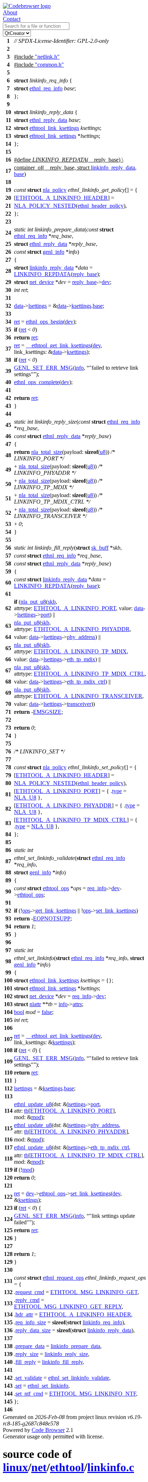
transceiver (79, 704)
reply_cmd (27, 1300)
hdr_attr (24, 1314)
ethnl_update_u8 (33, 1104)
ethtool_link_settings (52, 136)
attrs (77, 1004)
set (18, 1386)
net (39, 1467)
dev (106, 282)
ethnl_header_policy (101, 206)
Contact (11, 19)
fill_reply (25, 1362)
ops (26, 910)
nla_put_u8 (33, 602)
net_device (41, 282)
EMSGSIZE (47, 712)
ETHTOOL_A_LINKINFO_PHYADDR (82, 629)
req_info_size (30, 1322)
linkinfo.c (110, 1467)
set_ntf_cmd (29, 1394)
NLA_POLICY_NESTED (45, 206)
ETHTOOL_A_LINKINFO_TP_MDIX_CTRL (89, 674)
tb (26, 1111)
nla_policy (54, 190)
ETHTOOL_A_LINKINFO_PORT (75, 608)
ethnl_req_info (46, 88)
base (19, 174)
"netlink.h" (47, 57)
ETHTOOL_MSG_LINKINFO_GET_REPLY (68, 1306)
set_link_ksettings (116, 910)
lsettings (37, 306)
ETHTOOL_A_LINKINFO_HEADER (62, 198)
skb (52, 602)
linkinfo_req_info (102, 1322)
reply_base (85, 274)
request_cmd (29, 1292)
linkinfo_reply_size (66, 1354)
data (18, 306)
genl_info (53, 252)
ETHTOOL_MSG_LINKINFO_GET (94, 1292)
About (10, 12)
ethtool (67, 1467)
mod (36, 1117)
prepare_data (30, 1346)
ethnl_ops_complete (36, 382)
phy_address (81, 637)
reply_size (26, 1354)
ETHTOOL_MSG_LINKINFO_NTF (92, 1394)
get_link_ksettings (55, 910)
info (79, 368)
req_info (96, 888)
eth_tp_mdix (81, 659)
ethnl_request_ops (63, 1278)
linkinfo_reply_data (113, 168)
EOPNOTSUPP (51, 918)
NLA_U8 (25, 797)
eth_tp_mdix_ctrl (86, 682)
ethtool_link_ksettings (54, 128)
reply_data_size (33, 1330)
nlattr (35, 1004)
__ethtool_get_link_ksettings (58, 345)
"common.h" (49, 65)
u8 (103, 452)
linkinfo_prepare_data (75, 1346)
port (45, 615)
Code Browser (48, 1430)
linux (15, 1467)
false (47, 1012)
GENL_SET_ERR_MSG (43, 368)
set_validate (28, 1378)
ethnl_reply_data (48, 120)
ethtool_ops (56, 888)
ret (17, 322)
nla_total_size (46, 452)
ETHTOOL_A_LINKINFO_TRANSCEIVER (88, 696)
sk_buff (99, 548)
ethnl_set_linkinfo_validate (78, 1378)
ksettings (81, 306)
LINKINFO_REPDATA (42, 274)
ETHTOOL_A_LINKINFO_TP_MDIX (80, 651)
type (117, 791)
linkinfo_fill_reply (62, 1362)
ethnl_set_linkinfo (48, 1386)
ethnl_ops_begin (44, 322)
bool (19, 1012)
